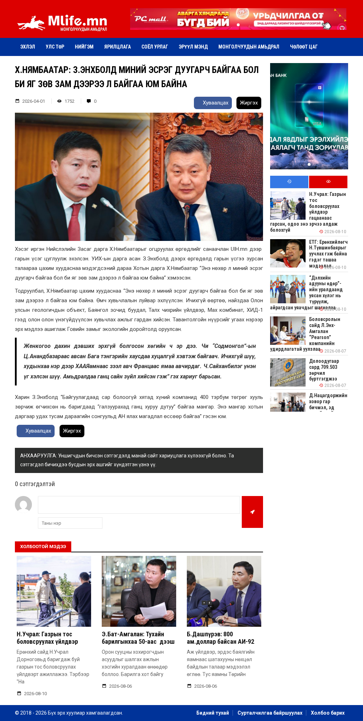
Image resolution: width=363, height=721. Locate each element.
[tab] (289, 182)
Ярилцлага (117, 47)
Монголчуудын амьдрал (248, 47)
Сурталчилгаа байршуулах (270, 713)
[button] (238, 24)
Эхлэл (27, 47)
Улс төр (55, 47)
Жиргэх (249, 103)
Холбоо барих (328, 713)
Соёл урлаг (154, 47)
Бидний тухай (212, 713)
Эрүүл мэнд (193, 47)
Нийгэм (84, 47)
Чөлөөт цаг (304, 47)
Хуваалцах (214, 103)
